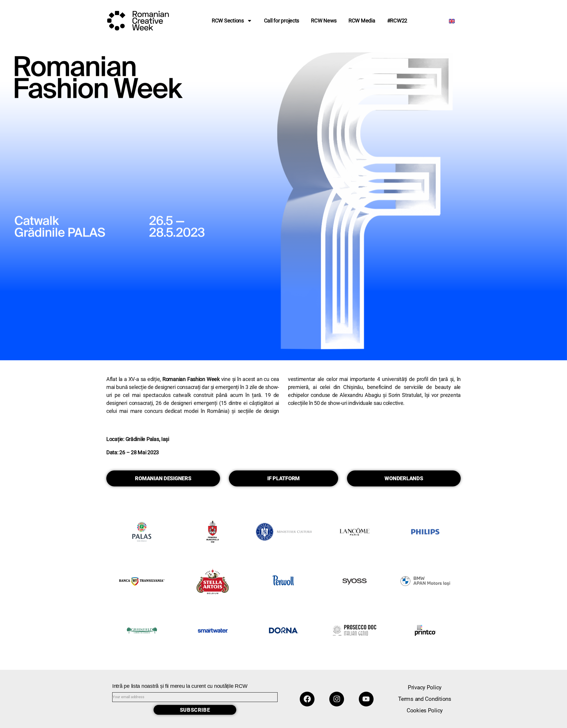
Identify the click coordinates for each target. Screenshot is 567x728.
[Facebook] (307, 699)
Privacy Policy (424, 687)
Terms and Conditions (424, 699)
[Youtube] (366, 699)
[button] (163, 478)
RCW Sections (228, 20)
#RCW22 (397, 20)
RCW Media (361, 20)
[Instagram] (336, 699)
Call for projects (281, 20)
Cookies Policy (425, 710)
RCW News (324, 20)
